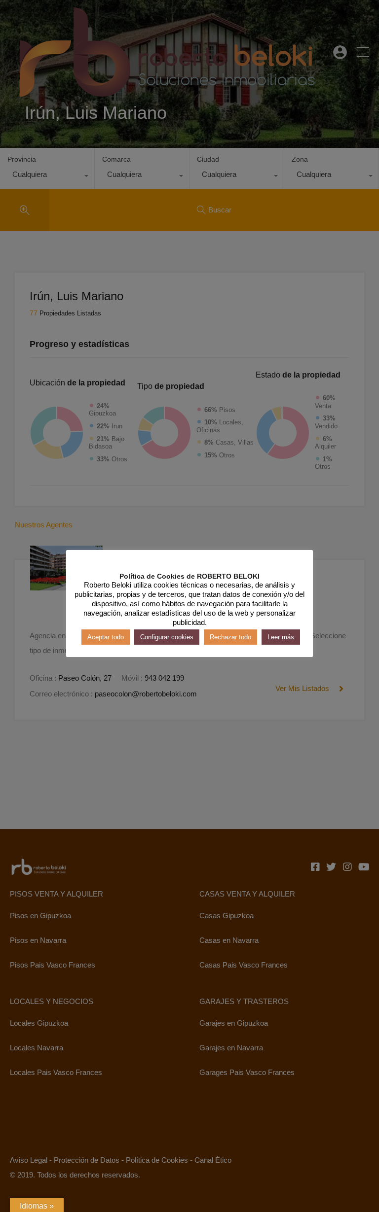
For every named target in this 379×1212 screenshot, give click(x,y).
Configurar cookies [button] (166, 637)
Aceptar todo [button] (105, 637)
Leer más (280, 637)
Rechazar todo (230, 637)
